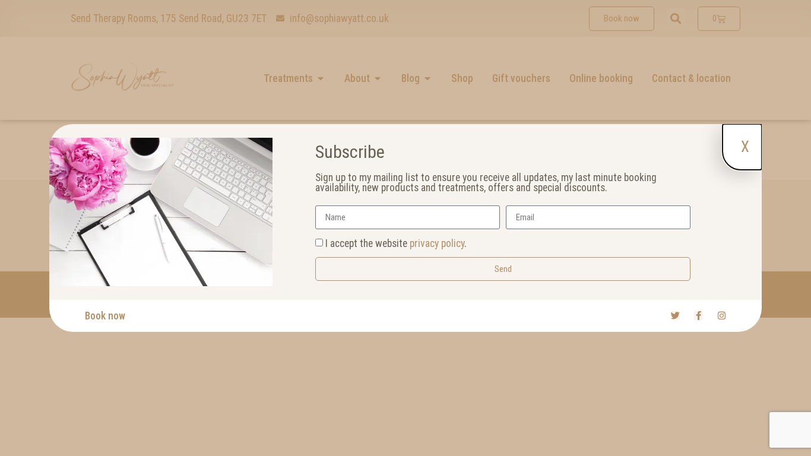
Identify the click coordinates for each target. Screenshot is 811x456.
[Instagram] (721, 315)
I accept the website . (396, 243)
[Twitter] (675, 315)
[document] (405, 228)
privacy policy (437, 243)
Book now (105, 316)
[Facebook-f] (698, 315)
